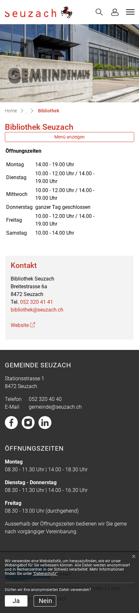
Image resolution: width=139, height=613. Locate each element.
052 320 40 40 (45, 399)
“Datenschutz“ (45, 573)
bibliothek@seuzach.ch (37, 310)
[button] (99, 12)
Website (23, 325)
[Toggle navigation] (129, 12)
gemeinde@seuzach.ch (55, 407)
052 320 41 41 (36, 302)
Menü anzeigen (69, 136)
